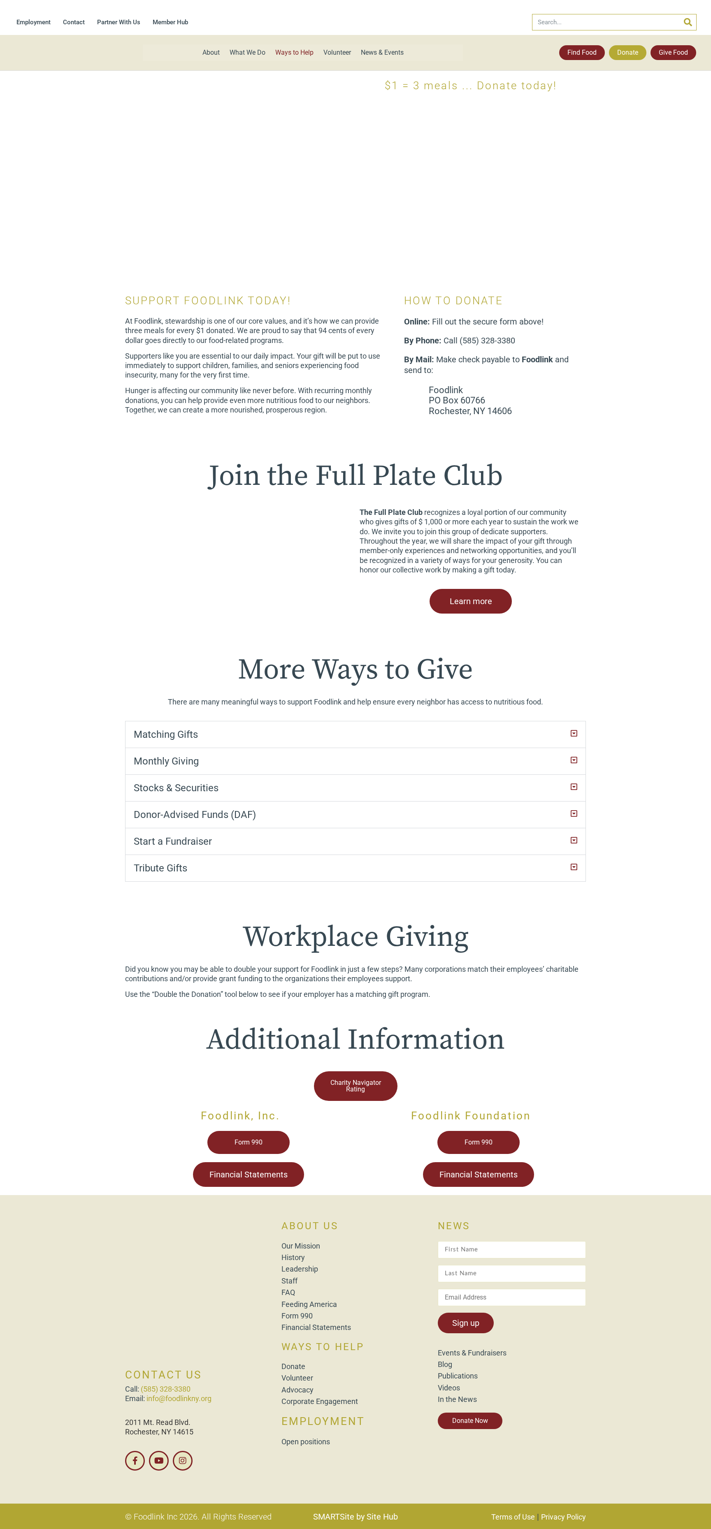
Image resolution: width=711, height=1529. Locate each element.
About (211, 52)
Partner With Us (118, 22)
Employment (33, 22)
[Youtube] (159, 1461)
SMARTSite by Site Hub (355, 1517)
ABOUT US (309, 1226)
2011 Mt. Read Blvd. (158, 1422)
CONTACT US (163, 1375)
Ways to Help (294, 52)
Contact (74, 22)
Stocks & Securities (176, 788)
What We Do (247, 52)
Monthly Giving (166, 761)
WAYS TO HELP (322, 1347)
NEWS (454, 1226)
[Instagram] (183, 1461)
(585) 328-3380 (166, 1389)
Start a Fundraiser (173, 841)
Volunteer (337, 52)
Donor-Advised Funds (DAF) (195, 814)
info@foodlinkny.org (178, 1398)
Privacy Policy (563, 1517)
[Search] (688, 22)
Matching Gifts (166, 734)
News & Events (382, 52)
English (606, 1522)
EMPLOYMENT (323, 1421)
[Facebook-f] (135, 1461)
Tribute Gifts (160, 868)
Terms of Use (513, 1517)
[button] (355, 734)
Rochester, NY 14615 (159, 1431)
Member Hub (170, 22)
